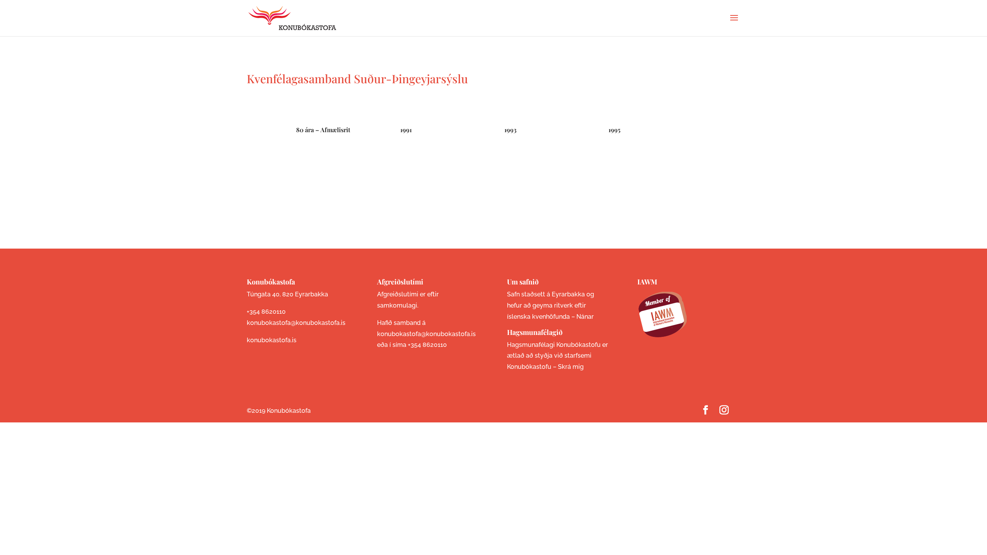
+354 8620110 (266, 311)
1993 (510, 130)
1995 (614, 130)
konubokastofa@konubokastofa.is (296, 322)
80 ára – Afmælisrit (323, 130)
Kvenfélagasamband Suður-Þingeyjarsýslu (357, 78)
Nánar (585, 316)
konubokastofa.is (271, 340)
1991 (406, 130)
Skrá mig (571, 366)
